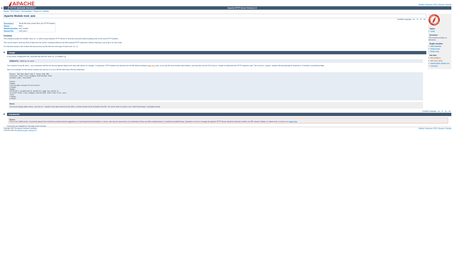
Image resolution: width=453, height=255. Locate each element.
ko (424, 19)
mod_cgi (151, 66)
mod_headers (435, 58)
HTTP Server (15, 11)
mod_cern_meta (436, 61)
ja (421, 19)
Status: (7, 26)
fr (417, 19)
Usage (432, 31)
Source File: (9, 31)
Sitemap (448, 4)
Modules (421, 4)
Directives (429, 4)
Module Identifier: (11, 28)
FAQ (435, 4)
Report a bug (434, 51)
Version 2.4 (37, 11)
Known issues (435, 49)
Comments (434, 66)
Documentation (26, 11)
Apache (6, 11)
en (413, 19)
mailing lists (293, 121)
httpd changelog (435, 46)
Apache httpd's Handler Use (439, 63)
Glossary (441, 4)
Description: (9, 23)
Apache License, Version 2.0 (26, 130)
